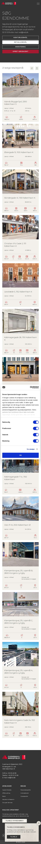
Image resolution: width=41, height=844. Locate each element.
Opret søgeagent (20, 51)
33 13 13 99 (6, 32)
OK (20, 455)
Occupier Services (7, 802)
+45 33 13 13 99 (13, 775)
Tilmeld (13, 837)
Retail (4, 796)
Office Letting (6, 793)
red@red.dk (23, 32)
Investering (20, 47)
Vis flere (20, 739)
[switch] (36, 428)
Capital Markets (6, 790)
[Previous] (4, 85)
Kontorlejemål (20, 37)
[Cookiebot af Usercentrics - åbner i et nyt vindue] (30, 387)
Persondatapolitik (25, 790)
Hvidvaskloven (24, 793)
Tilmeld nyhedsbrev (15, 821)
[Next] (36, 85)
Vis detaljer (31, 449)
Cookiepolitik (24, 796)
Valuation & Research (8, 799)
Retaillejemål (20, 42)
